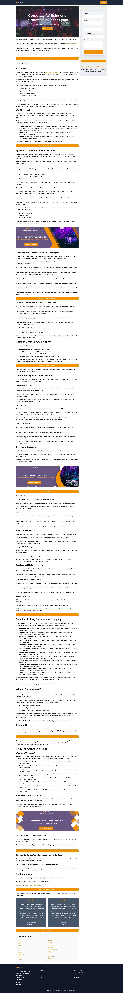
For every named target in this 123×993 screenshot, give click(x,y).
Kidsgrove (26, 885)
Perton (49, 954)
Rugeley (20, 959)
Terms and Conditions (79, 972)
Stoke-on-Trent (19, 885)
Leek (19, 950)
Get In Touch (47, 736)
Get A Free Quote (47, 930)
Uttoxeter (20, 957)
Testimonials (43, 975)
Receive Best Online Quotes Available (47, 298)
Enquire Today (47, 850)
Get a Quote (46, 28)
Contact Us (43, 972)
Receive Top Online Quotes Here (47, 365)
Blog (41, 977)
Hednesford (51, 940)
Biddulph (36, 885)
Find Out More (47, 491)
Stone (40, 885)
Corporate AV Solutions (72, 43)
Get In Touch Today (47, 58)
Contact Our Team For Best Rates (47, 145)
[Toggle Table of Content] (29, 63)
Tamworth (50, 958)
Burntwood (50, 947)
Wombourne (51, 956)
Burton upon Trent (52, 949)
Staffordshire (21, 954)
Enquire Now (47, 614)
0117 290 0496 (19, 984)
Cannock (50, 942)
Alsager (31, 885)
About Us (42, 970)
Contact (104, 2)
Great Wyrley (51, 945)
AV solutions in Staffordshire (52, 72)
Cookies (76, 975)
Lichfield (50, 951)
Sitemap (76, 977)
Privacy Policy (78, 970)
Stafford (20, 952)
